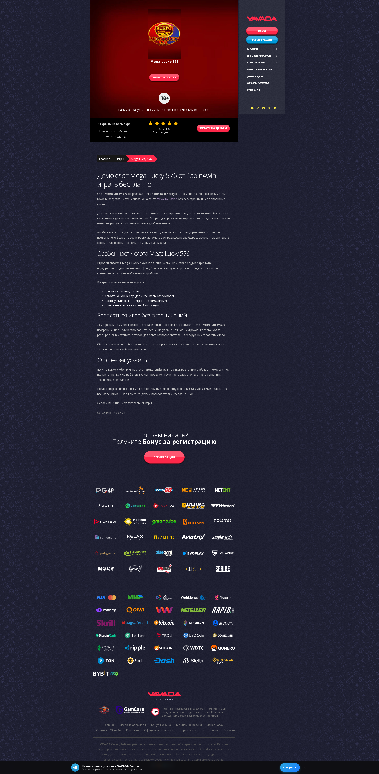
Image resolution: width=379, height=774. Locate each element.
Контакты (253, 90)
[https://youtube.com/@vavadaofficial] (252, 108)
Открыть (290, 767)
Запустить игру (164, 77)
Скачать (229, 730)
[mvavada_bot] (275, 108)
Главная (252, 48)
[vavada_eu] (269, 108)
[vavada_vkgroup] (263, 108)
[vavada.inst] (258, 108)
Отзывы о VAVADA (258, 83)
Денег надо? (255, 76)
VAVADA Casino (167, 199)
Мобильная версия (259, 69)
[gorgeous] (176, 123)
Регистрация (262, 40)
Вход (262, 31)
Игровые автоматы (259, 55)
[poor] (157, 123)
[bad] (150, 123)
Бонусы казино (257, 62)
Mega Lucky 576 (141, 159)
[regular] (163, 123)
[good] (169, 123)
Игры (120, 159)
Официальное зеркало (159, 730)
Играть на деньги (213, 128)
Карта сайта (188, 730)
